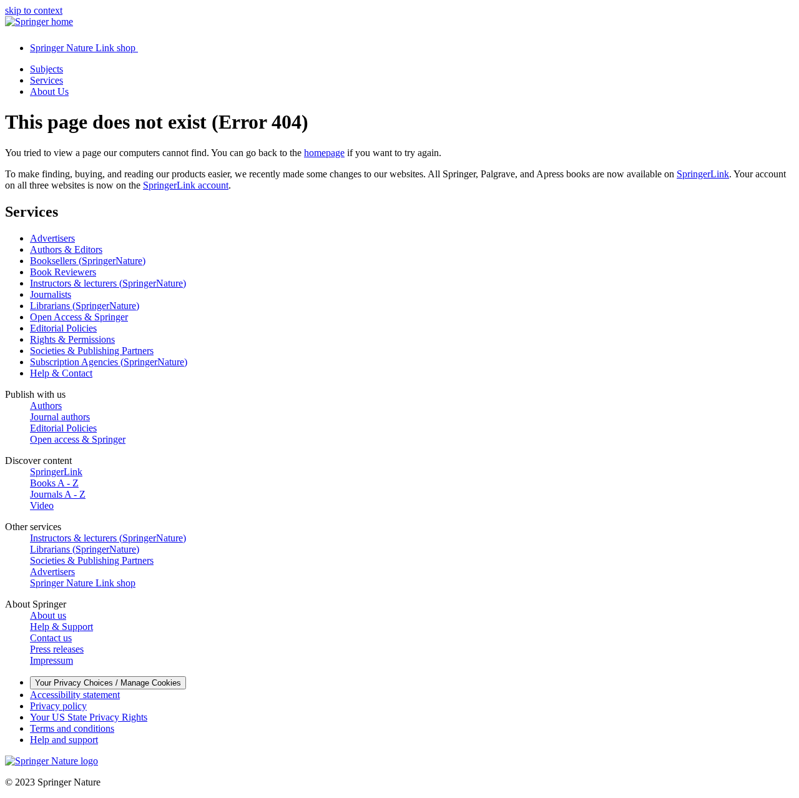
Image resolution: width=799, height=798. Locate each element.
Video (42, 505)
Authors (46, 405)
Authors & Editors (66, 249)
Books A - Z (54, 483)
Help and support (64, 739)
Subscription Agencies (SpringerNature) (108, 362)
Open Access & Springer (79, 317)
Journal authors (60, 416)
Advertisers (52, 238)
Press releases (57, 649)
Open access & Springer (77, 439)
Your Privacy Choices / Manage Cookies (108, 682)
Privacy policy (58, 706)
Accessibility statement (75, 694)
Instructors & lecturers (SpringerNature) (108, 283)
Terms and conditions (72, 728)
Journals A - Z (58, 494)
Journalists (50, 294)
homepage (324, 152)
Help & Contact (61, 373)
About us (48, 615)
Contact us (51, 638)
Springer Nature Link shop (82, 583)
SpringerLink (703, 174)
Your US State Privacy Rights (88, 717)
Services (46, 80)
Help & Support (61, 626)
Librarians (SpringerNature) (84, 305)
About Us (49, 91)
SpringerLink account (185, 185)
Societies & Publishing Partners (92, 350)
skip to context (33, 10)
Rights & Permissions (72, 339)
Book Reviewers (63, 272)
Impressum (51, 660)
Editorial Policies (63, 328)
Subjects (46, 69)
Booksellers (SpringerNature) (87, 260)
